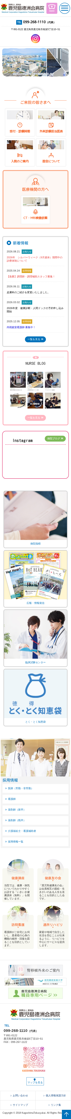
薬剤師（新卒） (17, 809)
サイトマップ (20, 1104)
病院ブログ (53, 438)
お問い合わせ (20, 1095)
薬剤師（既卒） (17, 820)
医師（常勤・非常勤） (20, 788)
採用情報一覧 (15, 841)
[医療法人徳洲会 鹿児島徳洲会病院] (23, 8)
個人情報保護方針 (56, 1095)
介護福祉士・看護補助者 (22, 830)
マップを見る (35, 1082)
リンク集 (56, 1104)
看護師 (12, 798)
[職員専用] (35, 997)
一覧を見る (33, 339)
